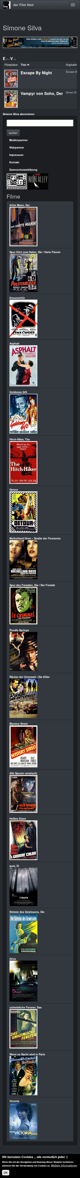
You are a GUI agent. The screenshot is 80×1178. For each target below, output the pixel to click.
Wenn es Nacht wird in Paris (27, 1054)
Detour (13, 489)
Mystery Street (18, 723)
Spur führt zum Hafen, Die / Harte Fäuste (34, 252)
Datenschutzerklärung (23, 169)
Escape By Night (36, 72)
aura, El (14, 866)
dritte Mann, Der (19, 205)
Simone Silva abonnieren (18, 114)
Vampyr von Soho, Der (42, 93)
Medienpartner (18, 140)
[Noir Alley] (37, 181)
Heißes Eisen (17, 818)
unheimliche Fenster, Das (25, 1007)
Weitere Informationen (64, 1165)
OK (6, 1172)
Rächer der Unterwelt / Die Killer (29, 677)
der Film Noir (23, 4)
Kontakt (14, 162)
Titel (23, 65)
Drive (12, 959)
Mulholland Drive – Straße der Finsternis (35, 538)
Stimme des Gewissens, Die (26, 912)
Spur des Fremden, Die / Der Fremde (32, 585)
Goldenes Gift (18, 392)
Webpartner (16, 147)
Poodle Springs (19, 630)
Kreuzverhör (17, 298)
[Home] (6, 5)
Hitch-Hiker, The (19, 439)
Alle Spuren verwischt (23, 773)
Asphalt (14, 343)
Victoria (14, 1101)
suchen (13, 133)
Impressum (16, 155)
